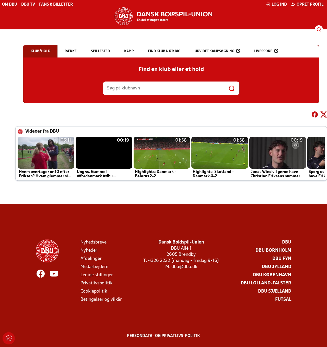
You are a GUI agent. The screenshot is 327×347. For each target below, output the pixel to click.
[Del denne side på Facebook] (315, 115)
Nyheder (88, 250)
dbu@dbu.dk (184, 267)
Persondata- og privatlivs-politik (163, 336)
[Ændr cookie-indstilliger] (9, 338)
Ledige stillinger (96, 275)
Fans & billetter (56, 4)
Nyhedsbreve (93, 242)
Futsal (283, 299)
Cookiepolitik (93, 291)
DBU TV (28, 4)
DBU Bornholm (273, 250)
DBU (286, 242)
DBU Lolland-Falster (266, 283)
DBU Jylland (276, 267)
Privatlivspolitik (96, 283)
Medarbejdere (94, 267)
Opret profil (310, 4)
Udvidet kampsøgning (214, 51)
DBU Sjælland (274, 291)
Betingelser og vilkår (101, 299)
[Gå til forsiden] (163, 16)
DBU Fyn (281, 259)
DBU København (272, 275)
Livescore (263, 51)
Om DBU (9, 4)
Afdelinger (91, 259)
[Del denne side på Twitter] (323, 115)
